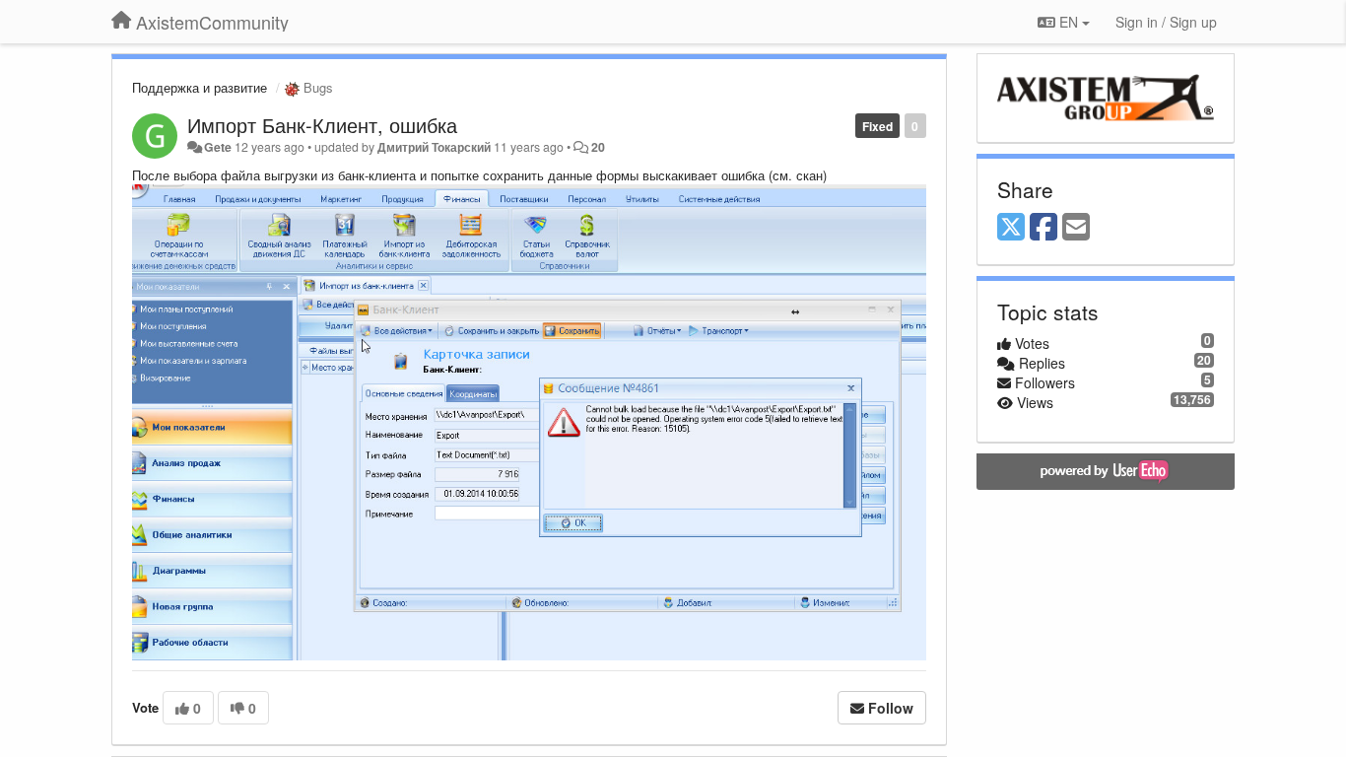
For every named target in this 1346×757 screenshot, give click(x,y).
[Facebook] (1043, 227)
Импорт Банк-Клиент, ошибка (322, 124)
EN (1068, 22)
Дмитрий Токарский (434, 147)
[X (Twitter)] (1011, 227)
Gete (218, 147)
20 (598, 147)
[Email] (1076, 227)
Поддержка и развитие (199, 87)
